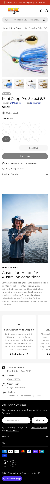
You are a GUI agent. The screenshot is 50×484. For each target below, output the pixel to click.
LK (43, 133)
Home (5, 28)
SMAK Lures (15, 103)
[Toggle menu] (3, 10)
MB (8, 140)
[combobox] (25, 20)
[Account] (41, 10)
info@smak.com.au (16, 387)
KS (34, 133)
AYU (8, 126)
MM (17, 140)
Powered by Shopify (31, 473)
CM (18, 126)
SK (36, 140)
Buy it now (25, 156)
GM (8, 133)
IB (16, 133)
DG (28, 126)
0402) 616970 (14, 379)
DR (37, 126)
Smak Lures (15, 473)
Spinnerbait (35, 103)
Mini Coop (16, 28)
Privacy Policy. (12, 430)
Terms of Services (39, 427)
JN (25, 133)
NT (27, 140)
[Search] (44, 19)
